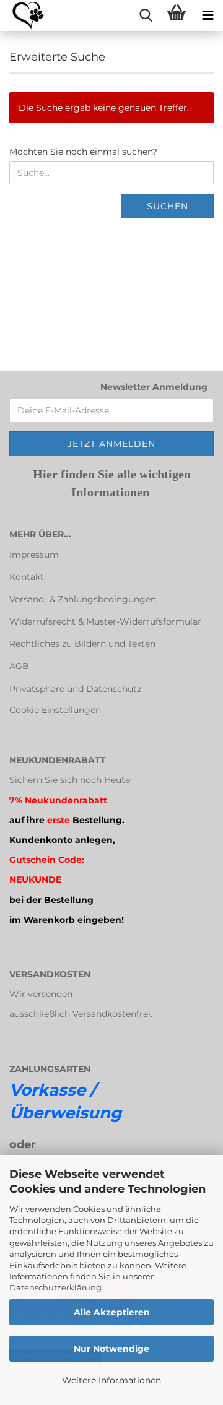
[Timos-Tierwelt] (23, 15)
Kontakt (26, 576)
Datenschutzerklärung (55, 1287)
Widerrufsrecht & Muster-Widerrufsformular (105, 621)
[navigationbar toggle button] (207, 15)
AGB (19, 666)
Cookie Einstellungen (55, 709)
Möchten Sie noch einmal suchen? (83, 151)
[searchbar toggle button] (145, 15)
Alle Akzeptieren (112, 1312)
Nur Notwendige (111, 1348)
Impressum (34, 554)
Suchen (167, 206)
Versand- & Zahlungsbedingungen (82, 599)
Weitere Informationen (111, 1380)
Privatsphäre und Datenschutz (75, 688)
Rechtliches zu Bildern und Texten (82, 643)
